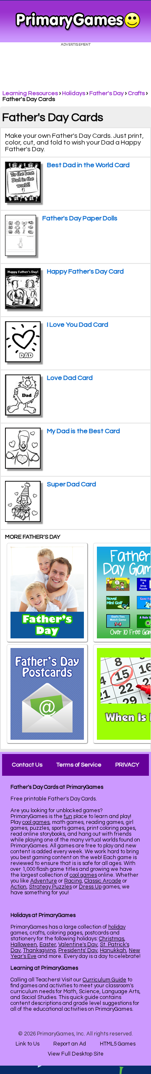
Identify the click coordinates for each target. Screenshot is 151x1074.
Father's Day (106, 93)
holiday (116, 927)
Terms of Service (79, 765)
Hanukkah (113, 950)
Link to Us (27, 1044)
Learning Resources (30, 93)
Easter (47, 944)
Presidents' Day (77, 950)
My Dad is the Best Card (83, 431)
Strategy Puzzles (50, 887)
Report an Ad (69, 1044)
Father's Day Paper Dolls (79, 218)
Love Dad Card (70, 377)
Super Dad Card (71, 484)
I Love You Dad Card (77, 324)
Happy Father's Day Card (85, 271)
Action (18, 887)
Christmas (111, 939)
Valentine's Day (77, 944)
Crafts (136, 93)
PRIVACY (127, 765)
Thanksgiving (39, 950)
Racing (73, 881)
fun (68, 816)
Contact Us (27, 765)
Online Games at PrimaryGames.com (78, 21)
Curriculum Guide (104, 980)
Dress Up (90, 887)
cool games (35, 822)
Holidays (73, 93)
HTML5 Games (117, 1044)
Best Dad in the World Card (88, 165)
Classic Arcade (102, 881)
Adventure (43, 881)
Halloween (23, 944)
